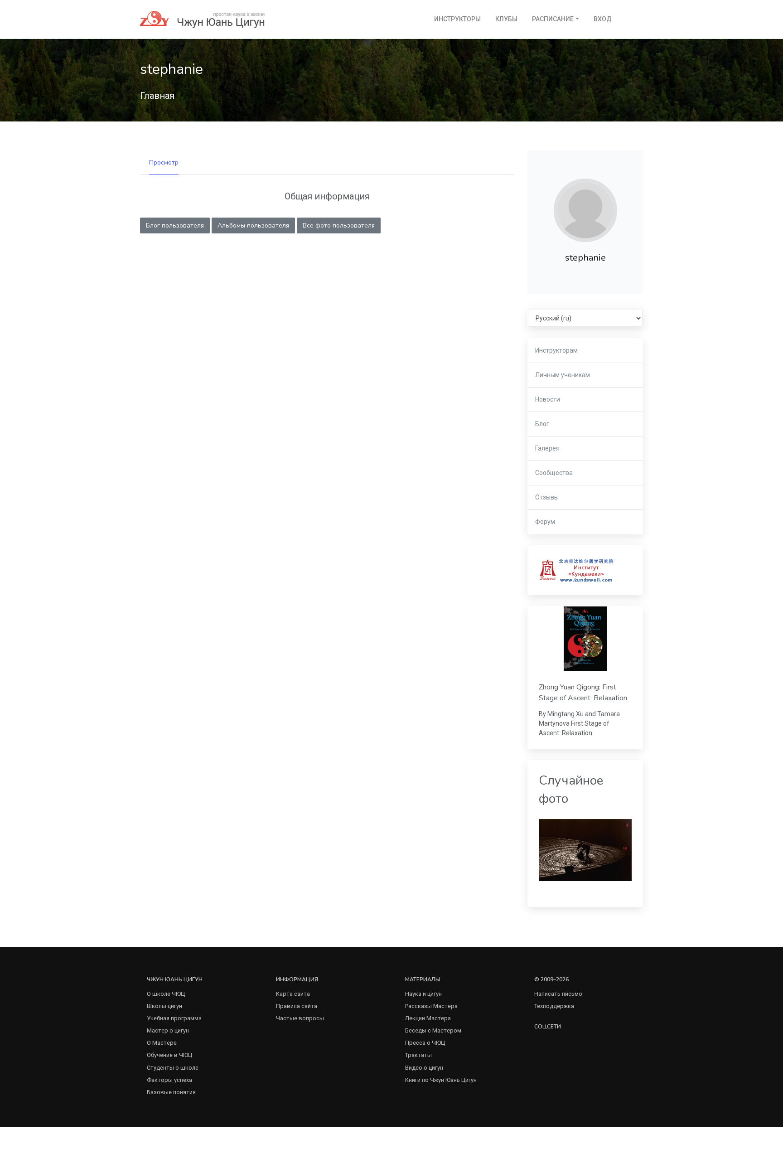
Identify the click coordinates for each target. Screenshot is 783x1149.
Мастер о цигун (168, 1030)
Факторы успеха (169, 1079)
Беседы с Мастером (433, 1030)
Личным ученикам (562, 374)
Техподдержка (554, 1006)
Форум (545, 521)
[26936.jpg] (585, 849)
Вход (603, 19)
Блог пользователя (175, 225)
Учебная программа (174, 1018)
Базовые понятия (171, 1092)
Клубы (506, 19)
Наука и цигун (423, 993)
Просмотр (164, 162)
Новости (547, 399)
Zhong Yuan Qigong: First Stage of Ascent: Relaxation (583, 692)
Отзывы (547, 497)
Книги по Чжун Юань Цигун (441, 1079)
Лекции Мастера (428, 1018)
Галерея (547, 448)
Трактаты (418, 1055)
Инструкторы (457, 19)
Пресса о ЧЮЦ (425, 1042)
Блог (542, 423)
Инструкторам (556, 350)
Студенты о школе (172, 1067)
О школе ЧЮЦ (166, 993)
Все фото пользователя (339, 225)
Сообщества (554, 472)
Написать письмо (558, 993)
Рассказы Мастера (431, 1006)
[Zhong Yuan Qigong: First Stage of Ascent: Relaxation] (585, 638)
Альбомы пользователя (253, 225)
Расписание (553, 19)
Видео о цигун (424, 1067)
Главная (157, 95)
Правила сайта (296, 1006)
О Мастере (162, 1042)
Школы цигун (164, 1006)
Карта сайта (293, 993)
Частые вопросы (300, 1018)
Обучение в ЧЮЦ (169, 1055)
